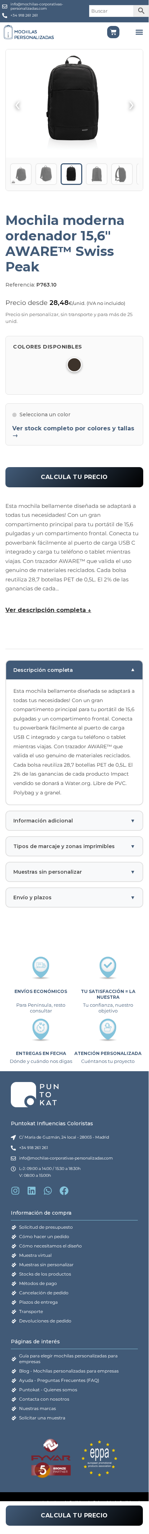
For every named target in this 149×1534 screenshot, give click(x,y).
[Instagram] (15, 1190)
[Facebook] (64, 1190)
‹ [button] (17, 103)
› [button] (131, 103)
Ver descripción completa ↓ (48, 610)
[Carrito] (113, 32)
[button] (139, 32)
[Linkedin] (31, 1190)
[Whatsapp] (47, 1190)
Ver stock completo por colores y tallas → (73, 432)
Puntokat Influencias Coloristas (52, 1123)
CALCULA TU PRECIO (74, 477)
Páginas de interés (35, 1341)
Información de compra (41, 1213)
